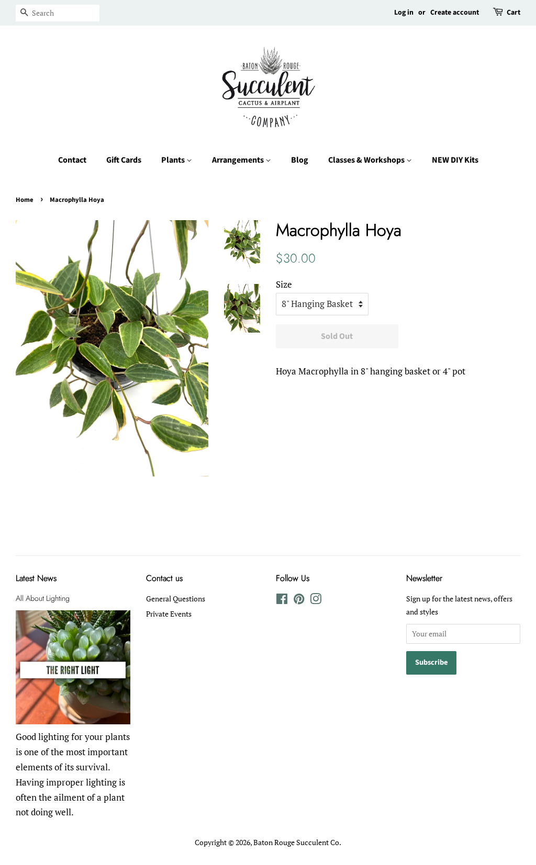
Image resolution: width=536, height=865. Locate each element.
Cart (513, 12)
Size (284, 284)
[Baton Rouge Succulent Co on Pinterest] (299, 601)
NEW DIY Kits (455, 160)
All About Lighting (43, 598)
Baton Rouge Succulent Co (296, 842)
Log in (404, 12)
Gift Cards (123, 160)
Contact (72, 160)
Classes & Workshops (367, 160)
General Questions (175, 599)
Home (25, 199)
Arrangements (238, 160)
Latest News (36, 578)
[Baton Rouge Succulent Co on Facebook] (282, 601)
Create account (454, 12)
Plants (173, 160)
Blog (299, 160)
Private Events (169, 614)
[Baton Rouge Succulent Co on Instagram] (315, 601)
